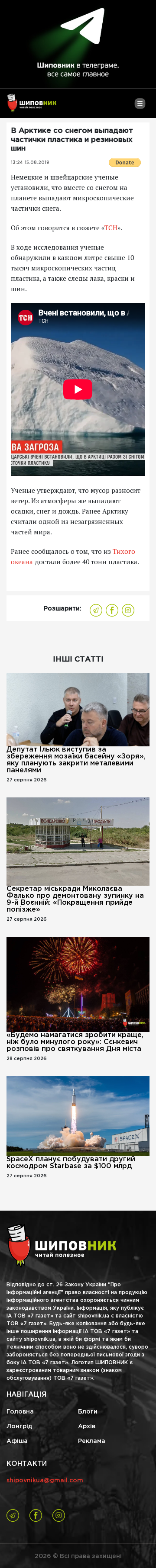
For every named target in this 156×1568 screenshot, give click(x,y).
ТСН (110, 227)
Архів (86, 1426)
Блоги (88, 1411)
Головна (20, 1411)
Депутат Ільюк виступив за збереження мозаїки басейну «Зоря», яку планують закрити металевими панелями (76, 760)
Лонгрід (19, 1426)
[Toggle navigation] (140, 107)
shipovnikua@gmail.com (44, 1480)
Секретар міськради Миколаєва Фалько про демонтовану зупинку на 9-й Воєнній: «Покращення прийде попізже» (75, 899)
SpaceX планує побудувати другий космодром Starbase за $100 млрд (70, 1163)
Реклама (91, 1441)
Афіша (17, 1441)
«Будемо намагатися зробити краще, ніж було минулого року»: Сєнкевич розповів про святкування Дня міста (74, 1042)
